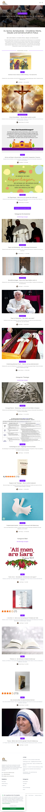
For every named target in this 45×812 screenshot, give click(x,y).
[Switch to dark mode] (40, 3)
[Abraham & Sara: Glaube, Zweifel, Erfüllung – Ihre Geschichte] (22, 64)
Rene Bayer (4, 781)
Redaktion (4, 779)
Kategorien (25, 779)
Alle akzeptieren (13, 808)
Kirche (22, 154)
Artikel (24, 757)
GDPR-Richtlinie (31, 795)
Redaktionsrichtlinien (38, 795)
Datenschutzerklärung (6, 803)
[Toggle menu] (42, 2)
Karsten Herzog (4, 783)
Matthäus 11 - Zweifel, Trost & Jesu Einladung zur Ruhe (33, 766)
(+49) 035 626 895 (6, 774)
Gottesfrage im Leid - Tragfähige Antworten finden (32, 761)
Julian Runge (4, 785)
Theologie (22, 194)
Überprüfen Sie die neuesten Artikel (22, 208)
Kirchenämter (22, 245)
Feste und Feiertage (22, 13)
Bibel (22, 574)
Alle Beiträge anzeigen (22, 216)
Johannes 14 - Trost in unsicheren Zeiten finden (31, 759)
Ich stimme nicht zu (13, 805)
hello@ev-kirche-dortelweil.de (8, 776)
